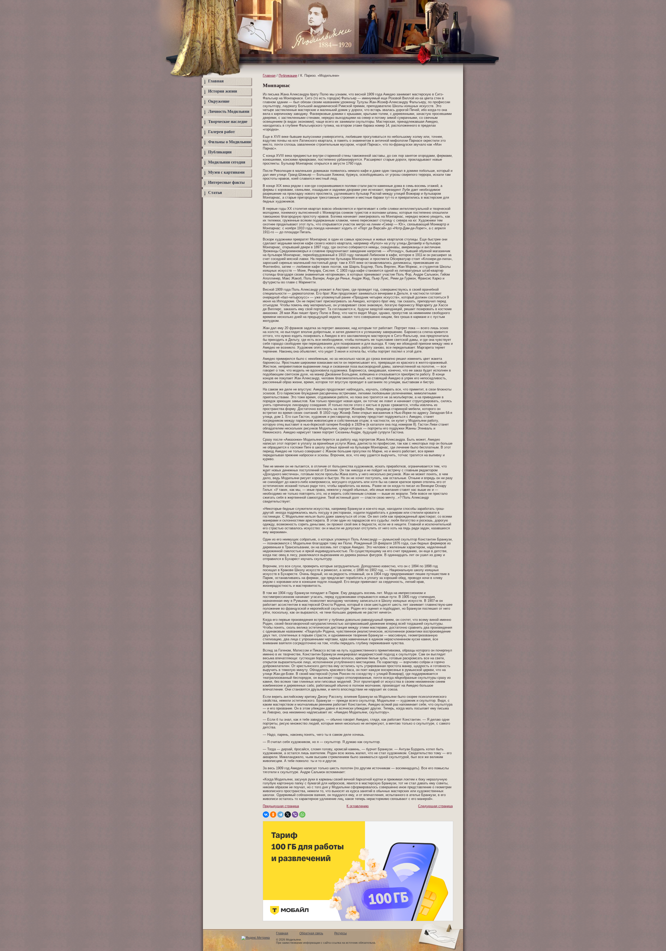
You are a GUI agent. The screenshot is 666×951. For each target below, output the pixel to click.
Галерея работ (221, 131)
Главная (216, 81)
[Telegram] (280, 814)
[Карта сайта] (446, 9)
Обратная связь (311, 933)
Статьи (215, 192)
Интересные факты (226, 182)
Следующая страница (435, 806)
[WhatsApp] (302, 814)
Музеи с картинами (226, 172)
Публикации (220, 152)
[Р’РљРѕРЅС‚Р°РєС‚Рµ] (266, 814)
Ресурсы (340, 933)
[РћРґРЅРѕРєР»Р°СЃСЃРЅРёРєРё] (273, 814)
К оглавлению (358, 806)
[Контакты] (446, 19)
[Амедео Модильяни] (318, 46)
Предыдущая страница (281, 806)
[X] (288, 814)
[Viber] (295, 814)
